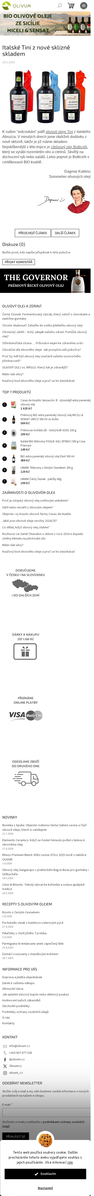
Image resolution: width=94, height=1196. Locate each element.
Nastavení (45, 1188)
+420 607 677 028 (20, 1053)
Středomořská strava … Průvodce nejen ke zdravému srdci (42, 343)
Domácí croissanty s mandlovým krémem (30, 954)
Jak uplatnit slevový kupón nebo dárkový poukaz (35, 994)
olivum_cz (16, 1073)
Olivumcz (15, 1066)
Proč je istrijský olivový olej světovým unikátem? (35, 501)
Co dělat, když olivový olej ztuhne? (26, 527)
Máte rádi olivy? (13, 374)
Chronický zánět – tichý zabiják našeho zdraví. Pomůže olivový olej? (44, 334)
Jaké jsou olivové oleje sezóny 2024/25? (29, 521)
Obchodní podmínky (16, 1006)
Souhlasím (48, 1173)
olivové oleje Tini (59, 132)
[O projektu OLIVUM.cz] (63, 199)
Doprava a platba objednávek (22, 977)
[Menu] (83, 5)
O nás (6, 1017)
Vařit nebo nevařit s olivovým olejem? (27, 507)
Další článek (65, 233)
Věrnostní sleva (12, 989)
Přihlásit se (15, 1136)
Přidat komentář (18, 262)
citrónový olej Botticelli (69, 147)
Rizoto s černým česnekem (20, 912)
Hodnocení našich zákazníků (21, 1000)
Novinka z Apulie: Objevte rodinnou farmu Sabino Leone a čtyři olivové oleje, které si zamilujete (44, 827)
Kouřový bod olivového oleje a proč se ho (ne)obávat (38, 381)
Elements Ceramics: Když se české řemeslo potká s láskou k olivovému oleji (43, 842)
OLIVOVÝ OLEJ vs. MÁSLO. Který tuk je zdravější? (35, 367)
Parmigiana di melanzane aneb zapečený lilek (33, 944)
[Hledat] (59, 5)
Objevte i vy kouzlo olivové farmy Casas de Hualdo (36, 514)
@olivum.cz (17, 1059)
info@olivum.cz (19, 1046)
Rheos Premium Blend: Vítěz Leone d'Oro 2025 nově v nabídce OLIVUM (44, 857)
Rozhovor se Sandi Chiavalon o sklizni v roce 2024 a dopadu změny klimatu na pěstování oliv (42, 536)
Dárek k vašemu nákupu (18, 983)
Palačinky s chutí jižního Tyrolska (24, 933)
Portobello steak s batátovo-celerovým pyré (32, 923)
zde (70, 1162)
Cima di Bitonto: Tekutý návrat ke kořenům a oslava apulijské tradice (43, 887)
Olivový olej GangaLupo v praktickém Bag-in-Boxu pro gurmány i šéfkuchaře (45, 872)
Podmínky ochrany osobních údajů (25, 1012)
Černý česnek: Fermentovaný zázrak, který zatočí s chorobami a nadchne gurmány (46, 316)
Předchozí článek (32, 233)
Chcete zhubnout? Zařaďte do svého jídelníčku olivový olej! (42, 326)
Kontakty (8, 1023)
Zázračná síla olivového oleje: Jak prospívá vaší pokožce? (41, 350)
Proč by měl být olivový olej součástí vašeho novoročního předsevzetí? (41, 358)
